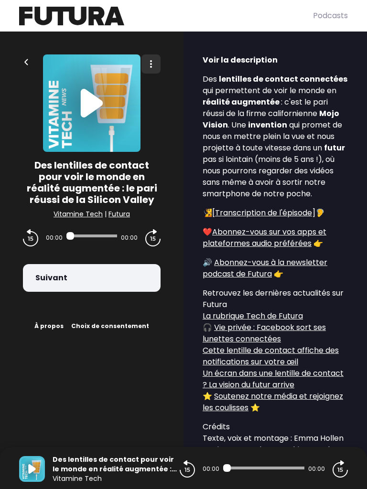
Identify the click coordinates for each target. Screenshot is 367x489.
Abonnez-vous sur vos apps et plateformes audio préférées (264, 237)
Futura (119, 214)
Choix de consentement (110, 326)
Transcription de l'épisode (263, 212)
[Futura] (166, 16)
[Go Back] (26, 61)
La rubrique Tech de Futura (253, 315)
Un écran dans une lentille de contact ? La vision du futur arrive (273, 379)
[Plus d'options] (151, 64)
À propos (49, 326)
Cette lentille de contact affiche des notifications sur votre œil (271, 356)
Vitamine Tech (78, 214)
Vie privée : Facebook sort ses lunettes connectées (264, 333)
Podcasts (330, 15)
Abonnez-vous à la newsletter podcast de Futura (265, 268)
